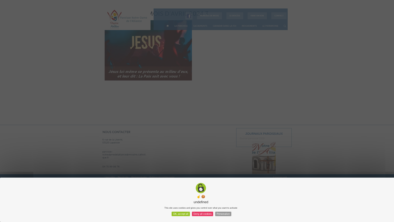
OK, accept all (180, 214)
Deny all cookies (202, 214)
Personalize (223, 214)
